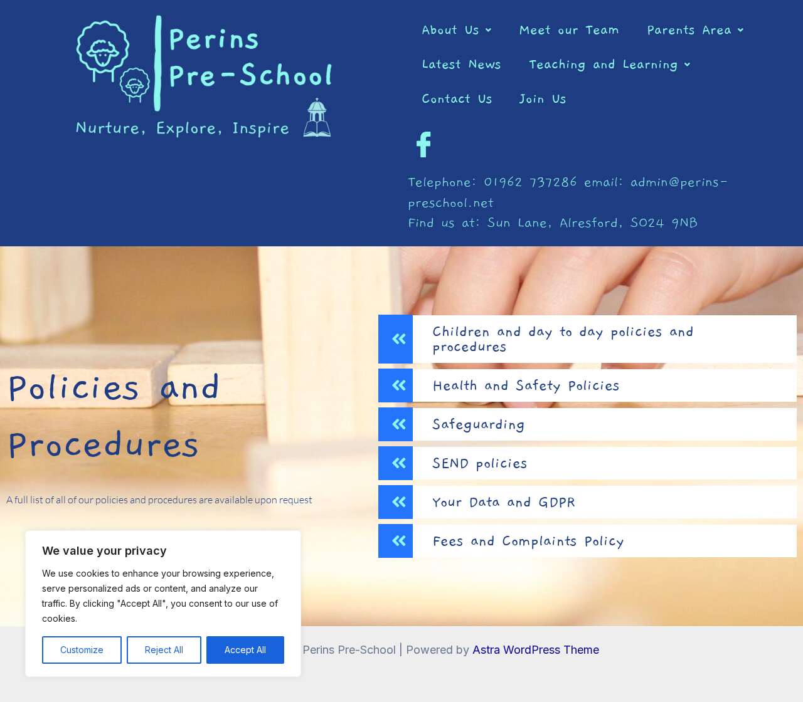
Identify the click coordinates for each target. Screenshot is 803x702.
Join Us (543, 99)
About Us (450, 30)
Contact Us (457, 99)
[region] (163, 603)
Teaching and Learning (603, 64)
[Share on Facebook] (423, 144)
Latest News (461, 64)
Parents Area (689, 30)
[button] (456, 30)
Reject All (164, 649)
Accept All (245, 649)
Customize (82, 649)
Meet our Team (569, 30)
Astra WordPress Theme (535, 649)
